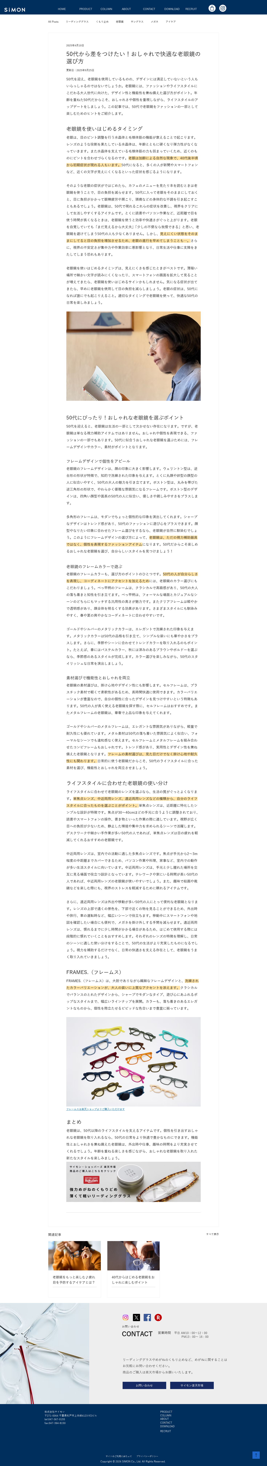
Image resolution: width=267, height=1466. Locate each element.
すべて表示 (212, 1234)
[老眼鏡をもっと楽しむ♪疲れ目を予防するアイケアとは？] (74, 1255)
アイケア (171, 21)
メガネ (154, 21)
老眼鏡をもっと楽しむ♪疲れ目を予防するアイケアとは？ (74, 1279)
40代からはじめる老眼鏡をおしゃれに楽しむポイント (133, 1279)
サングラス (137, 21)
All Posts (53, 21)
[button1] (222, 8)
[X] (136, 1317)
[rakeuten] (158, 1317)
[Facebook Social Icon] (147, 1317)
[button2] (212, 8)
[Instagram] (125, 1317)
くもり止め (102, 21)
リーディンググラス (77, 21)
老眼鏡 (120, 21)
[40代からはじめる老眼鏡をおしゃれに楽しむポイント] (133, 1255)
